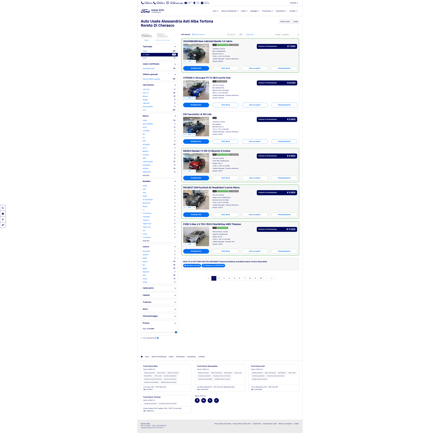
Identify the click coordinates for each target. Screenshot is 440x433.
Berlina (159, 96)
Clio (159, 230)
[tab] (159, 46)
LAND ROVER (159, 161)
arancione (159, 251)
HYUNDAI (159, 144)
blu (159, 265)
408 (159, 192)
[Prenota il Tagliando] (3, 225)
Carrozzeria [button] (148, 85)
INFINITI (159, 151)
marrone (159, 272)
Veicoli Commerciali (158, 356)
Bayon (159, 206)
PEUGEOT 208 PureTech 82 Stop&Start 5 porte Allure (211, 188)
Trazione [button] (147, 302)
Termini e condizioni (285, 423)
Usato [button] (243, 11)
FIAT (159, 141)
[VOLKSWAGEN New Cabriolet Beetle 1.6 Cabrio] (196, 53)
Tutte (159, 51)
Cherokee (159, 217)
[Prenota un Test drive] (3, 213)
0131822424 (148, 411)
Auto (147, 356)
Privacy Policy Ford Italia (222, 423)
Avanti (248, 34)
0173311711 (148, 389)
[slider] (176, 332)
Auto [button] (215, 11)
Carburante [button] (148, 288)
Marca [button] (145, 116)
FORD (159, 120)
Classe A (159, 220)
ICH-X (159, 148)
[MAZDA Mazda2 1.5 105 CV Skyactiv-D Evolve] (196, 163)
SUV (159, 110)
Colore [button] (146, 247)
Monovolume (159, 106)
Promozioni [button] (266, 11)
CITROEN (159, 131)
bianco (159, 261)
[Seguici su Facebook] (197, 400)
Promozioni (180, 356)
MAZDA (159, 168)
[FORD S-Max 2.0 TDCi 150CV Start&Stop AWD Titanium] (196, 236)
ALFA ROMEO (159, 124)
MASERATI (159, 165)
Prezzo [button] (146, 323)
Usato (160, 54)
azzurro (159, 254)
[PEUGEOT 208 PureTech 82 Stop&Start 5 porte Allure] (196, 200)
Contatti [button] (292, 11)
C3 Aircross (159, 213)
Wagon (159, 100)
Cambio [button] (146, 295)
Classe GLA (159, 223)
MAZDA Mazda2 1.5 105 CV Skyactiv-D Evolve (206, 151)
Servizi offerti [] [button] (149, 369)
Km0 (159, 58)
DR (159, 134)
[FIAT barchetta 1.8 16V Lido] (196, 126)
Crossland (159, 237)
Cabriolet (159, 103)
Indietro (232, 34)
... (266, 278)
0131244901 (202, 389)
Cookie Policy (256, 423)
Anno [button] (145, 309)
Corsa (159, 234)
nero (159, 275)
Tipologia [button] (147, 47)
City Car (159, 93)
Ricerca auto (285, 21)
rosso (159, 278)
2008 (159, 186)
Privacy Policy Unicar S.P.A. (242, 423)
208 (159, 189)
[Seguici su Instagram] (210, 400)
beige (159, 258)
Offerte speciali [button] (150, 74)
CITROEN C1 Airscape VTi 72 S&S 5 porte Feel (207, 78)
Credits (296, 423)
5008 (159, 196)
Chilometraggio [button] (150, 316)
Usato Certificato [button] (151, 64)
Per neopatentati (150, 338)
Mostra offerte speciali (159, 79)
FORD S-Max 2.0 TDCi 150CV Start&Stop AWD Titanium (212, 224)
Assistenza (191, 356)
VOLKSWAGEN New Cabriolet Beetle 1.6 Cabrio (207, 41)
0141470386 (256, 389)
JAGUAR (159, 155)
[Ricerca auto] (3, 208)
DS (159, 137)
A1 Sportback (159, 199)
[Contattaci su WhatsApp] (216, 400)
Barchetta (159, 203)
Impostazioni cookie (270, 423)
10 (261, 278)
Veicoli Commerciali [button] (228, 11)
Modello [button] (147, 181)
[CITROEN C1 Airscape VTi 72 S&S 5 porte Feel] (196, 90)
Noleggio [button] (253, 11)
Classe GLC (159, 227)
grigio (159, 268)
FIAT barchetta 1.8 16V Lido (197, 114)
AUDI (159, 127)
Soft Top (159, 89)
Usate (295, 21)
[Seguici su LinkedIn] (203, 400)
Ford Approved (159, 68)
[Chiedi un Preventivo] (3, 219)
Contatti (201, 356)
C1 (159, 210)
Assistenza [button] (280, 11)
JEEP (159, 158)
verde (159, 282)
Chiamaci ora (214, 265)
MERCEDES (159, 172)
